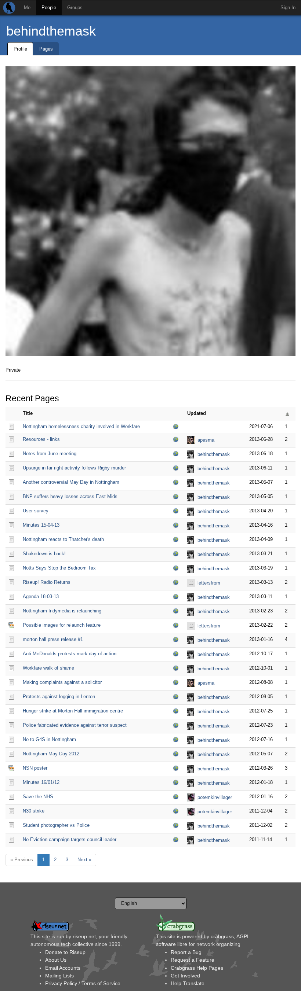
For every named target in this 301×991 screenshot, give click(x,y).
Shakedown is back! (44, 553)
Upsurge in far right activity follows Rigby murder (74, 468)
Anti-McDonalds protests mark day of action (69, 653)
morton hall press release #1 (53, 639)
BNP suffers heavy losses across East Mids (70, 496)
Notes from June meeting (49, 453)
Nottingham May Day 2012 (51, 753)
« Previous (21, 859)
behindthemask (51, 30)
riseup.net (84, 936)
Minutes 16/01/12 (41, 782)
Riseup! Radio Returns (46, 582)
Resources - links (41, 439)
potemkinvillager (214, 797)
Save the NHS (38, 796)
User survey (35, 510)
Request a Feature (192, 960)
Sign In (287, 7)
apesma (205, 440)
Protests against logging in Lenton (59, 696)
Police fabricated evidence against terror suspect (75, 725)
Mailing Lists (59, 976)
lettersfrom (208, 583)
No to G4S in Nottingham (49, 739)
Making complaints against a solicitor (62, 682)
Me (27, 7)
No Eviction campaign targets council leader (69, 839)
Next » (84, 859)
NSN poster (35, 768)
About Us (55, 960)
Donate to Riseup (65, 952)
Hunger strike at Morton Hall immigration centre (73, 711)
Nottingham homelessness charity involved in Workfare (81, 426)
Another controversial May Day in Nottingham (71, 482)
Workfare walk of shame (48, 668)
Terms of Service (100, 983)
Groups (75, 7)
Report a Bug (186, 952)
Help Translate (187, 983)
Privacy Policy (61, 983)
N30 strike (33, 811)
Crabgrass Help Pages (197, 968)
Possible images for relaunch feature (62, 625)
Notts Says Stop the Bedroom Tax (59, 568)
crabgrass (222, 936)
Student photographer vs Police (56, 825)
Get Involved (185, 976)
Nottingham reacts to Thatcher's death (63, 539)
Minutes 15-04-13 (41, 525)
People (48, 7)
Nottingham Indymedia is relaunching (62, 611)
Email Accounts (62, 968)
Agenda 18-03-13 (41, 596)
